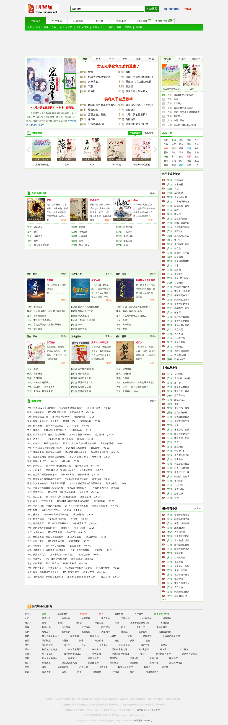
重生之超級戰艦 (69, 663)
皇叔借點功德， (181, 197)
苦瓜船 (98, 434)
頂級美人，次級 (181, 566)
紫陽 (44, 667)
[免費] (121, 104)
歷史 (78, 27)
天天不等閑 (84, 470)
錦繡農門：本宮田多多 (44, 387)
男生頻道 (57, 21)
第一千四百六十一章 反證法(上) (61, 497)
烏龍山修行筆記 (85, 311)
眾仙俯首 (37, 545)
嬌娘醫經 (46, 640)
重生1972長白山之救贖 (138, 81)
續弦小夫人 (179, 399)
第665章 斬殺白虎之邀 (76, 452)
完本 (138, 58)
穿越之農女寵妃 (97, 114)
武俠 (46, 27)
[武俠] (169, 282)
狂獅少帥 (134, 658)
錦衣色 (177, 248)
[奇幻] (29, 457)
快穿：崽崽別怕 (181, 523)
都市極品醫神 (39, 315)
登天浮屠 (153, 663)
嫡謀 (132, 640)
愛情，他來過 (180, 570)
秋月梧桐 (75, 430)
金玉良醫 (127, 240)
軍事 (86, 27)
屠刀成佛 (73, 541)
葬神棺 (36, 514)
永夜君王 (99, 623)
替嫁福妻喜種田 (97, 124)
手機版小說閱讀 (164, 21)
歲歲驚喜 (65, 528)
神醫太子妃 (179, 120)
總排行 (196, 58)
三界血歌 (143, 631)
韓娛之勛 (94, 636)
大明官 (67, 645)
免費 (166, 148)
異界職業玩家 (84, 387)
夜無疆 (129, 86)
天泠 (125, 300)
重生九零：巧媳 (181, 438)
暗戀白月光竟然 (181, 549)
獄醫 (35, 510)
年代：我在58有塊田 (43, 501)
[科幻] (29, 488)
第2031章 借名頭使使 (76, 448)
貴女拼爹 (46, 671)
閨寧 (81, 640)
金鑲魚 (36, 362)
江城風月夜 (179, 557)
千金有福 (155, 710)
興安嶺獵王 (38, 523)
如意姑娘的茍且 (181, 235)
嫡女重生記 (83, 315)
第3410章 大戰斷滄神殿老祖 (61, 492)
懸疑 (166, 152)
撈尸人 (139, 342)
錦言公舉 (90, 537)
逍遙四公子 (38, 439)
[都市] (83, 109)
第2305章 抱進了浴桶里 (76, 479)
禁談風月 (178, 553)
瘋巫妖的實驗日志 (72, 654)
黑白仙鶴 (75, 559)
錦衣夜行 (164, 649)
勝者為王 (173, 658)
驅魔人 (147, 667)
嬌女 (117, 640)
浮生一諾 (77, 514)
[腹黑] (121, 72)
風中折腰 (98, 501)
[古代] (169, 329)
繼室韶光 (141, 710)
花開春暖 (127, 373)
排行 (166, 156)
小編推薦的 (135, 133)
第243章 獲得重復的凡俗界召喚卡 (85, 483)
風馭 (135, 200)
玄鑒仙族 (178, 282)
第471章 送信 (52, 563)
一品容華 (127, 232)
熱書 (84, 58)
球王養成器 (47, 654)
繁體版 (128, 27)
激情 (197, 156)
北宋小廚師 (124, 645)
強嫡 (132, 671)
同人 (174, 152)
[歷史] (29, 412)
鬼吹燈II (103, 667)
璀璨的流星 (78, 523)
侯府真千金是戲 (181, 316)
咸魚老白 (73, 545)
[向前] (28, 149)
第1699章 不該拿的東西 (76, 505)
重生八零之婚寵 (181, 321)
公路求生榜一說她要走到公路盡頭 (49, 550)
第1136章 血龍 (74, 537)
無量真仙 (86, 631)
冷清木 (64, 461)
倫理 (181, 140)
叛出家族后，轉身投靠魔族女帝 (48, 537)
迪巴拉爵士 (75, 412)
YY (196, 165)
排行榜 (99, 21)
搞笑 (189, 160)
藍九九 (95, 479)
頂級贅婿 (178, 562)
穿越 (189, 148)
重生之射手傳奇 (49, 658)
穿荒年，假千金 (181, 253)
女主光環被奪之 (181, 201)
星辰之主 (37, 497)
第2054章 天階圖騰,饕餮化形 (81, 577)
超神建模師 (93, 663)
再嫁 (128, 72)
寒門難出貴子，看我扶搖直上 (47, 568)
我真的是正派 (84, 378)
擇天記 (116, 671)
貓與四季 (82, 474)
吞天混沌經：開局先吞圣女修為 (48, 577)
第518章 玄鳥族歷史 (55, 545)
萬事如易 (178, 184)
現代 (189, 140)
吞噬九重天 (38, 541)
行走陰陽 (83, 667)
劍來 (80, 324)
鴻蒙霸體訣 (38, 492)
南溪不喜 (78, 528)
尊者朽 (95, 457)
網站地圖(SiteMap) (143, 720)
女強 (166, 165)
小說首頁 (36, 21)
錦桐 (36, 240)
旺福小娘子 (179, 359)
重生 (197, 160)
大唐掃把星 (38, 412)
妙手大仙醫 (38, 519)
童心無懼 (37, 329)
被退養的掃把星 (181, 536)
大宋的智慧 (47, 645)
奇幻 (38, 27)
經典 (151, 58)
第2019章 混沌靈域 (57, 519)
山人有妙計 (105, 443)
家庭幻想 (178, 446)
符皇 (117, 623)
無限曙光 (114, 663)
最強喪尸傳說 (175, 663)
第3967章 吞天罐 (56, 541)
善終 (81, 240)
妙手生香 (178, 493)
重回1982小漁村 (130, 391)
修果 (79, 439)
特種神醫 (147, 636)
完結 (189, 165)
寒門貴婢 (127, 369)
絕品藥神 (167, 618)
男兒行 (164, 645)
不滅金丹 (79, 623)
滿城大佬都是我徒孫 (99, 76)
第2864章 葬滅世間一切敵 (56, 514)
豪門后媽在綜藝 (181, 545)
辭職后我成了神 (40, 417)
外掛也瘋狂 (83, 373)
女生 (125, 58)
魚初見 (82, 492)
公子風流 (103, 645)
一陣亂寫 (103, 577)
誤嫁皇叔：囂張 (181, 206)
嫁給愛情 (178, 579)
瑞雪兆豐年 (63, 614)
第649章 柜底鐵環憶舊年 (71, 408)
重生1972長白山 (182, 278)
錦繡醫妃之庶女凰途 (183, 95)
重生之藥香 (179, 342)
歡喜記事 (127, 227)
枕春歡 (92, 91)
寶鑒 (130, 636)
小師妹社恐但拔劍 (86, 320)
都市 (62, 27)
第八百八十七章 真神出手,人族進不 (79, 443)
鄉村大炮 (82, 329)
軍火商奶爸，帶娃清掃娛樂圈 (47, 505)
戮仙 (123, 627)
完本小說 (121, 21)
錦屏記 (65, 640)
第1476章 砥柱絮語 (78, 457)
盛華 (36, 232)
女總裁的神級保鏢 (171, 636)
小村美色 (37, 470)
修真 (174, 144)
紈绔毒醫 (74, 636)
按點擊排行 (150, 133)
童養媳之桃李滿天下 (43, 391)
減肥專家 (84, 497)
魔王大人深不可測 (99, 342)
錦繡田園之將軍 (181, 299)
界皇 (49, 200)
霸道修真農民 (152, 671)
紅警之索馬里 (74, 649)
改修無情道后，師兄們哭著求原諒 (49, 311)
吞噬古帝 (37, 559)
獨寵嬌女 (131, 109)
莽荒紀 (124, 631)
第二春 (177, 382)
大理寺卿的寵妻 (181, 227)
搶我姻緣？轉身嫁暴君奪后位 (47, 479)
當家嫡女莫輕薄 (181, 417)
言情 (70, 27)
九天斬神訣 (38, 532)
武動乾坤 (119, 614)
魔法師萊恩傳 (84, 391)
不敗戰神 (165, 623)
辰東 (36, 300)
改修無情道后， (181, 355)
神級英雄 (72, 658)
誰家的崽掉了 (39, 461)
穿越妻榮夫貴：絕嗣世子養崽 (47, 324)
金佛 (73, 519)
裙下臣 (92, 119)
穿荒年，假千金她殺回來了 (135, 387)
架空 (181, 156)
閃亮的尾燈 (101, 568)
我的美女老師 (165, 631)
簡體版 (139, 27)
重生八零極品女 (181, 583)
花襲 (90, 86)
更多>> (153, 193)
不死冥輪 (105, 627)
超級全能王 (93, 658)
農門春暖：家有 (181, 244)
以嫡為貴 (38, 236)
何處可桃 (78, 417)
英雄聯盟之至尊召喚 (139, 623)
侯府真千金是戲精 (118, 99)
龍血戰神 (105, 618)
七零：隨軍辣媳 (181, 351)
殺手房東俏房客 (161, 614)
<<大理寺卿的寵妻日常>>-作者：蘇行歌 (52, 107)
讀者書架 (142, 21)
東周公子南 (68, 563)
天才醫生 (138, 614)
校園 (181, 148)
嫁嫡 (125, 245)
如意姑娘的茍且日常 (137, 124)
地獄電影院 (63, 667)
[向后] (155, 149)
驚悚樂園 (96, 654)
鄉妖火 (94, 448)
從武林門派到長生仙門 (88, 307)
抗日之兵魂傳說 (49, 649)
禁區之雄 (153, 658)
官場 (174, 160)
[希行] (169, 342)
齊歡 (176, 498)
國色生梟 (145, 645)
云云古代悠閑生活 (42, 382)
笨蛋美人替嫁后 (181, 387)
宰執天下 (96, 649)
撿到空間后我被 (181, 515)
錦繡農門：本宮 (181, 308)
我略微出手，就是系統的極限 (47, 452)
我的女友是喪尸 (125, 667)
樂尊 (44, 623)
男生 (111, 58)
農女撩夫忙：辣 (181, 472)
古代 (197, 140)
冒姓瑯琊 (37, 563)
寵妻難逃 (37, 373)
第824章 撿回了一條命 (80, 434)
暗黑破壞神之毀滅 (120, 654)
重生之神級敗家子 (50, 636)
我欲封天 (66, 631)
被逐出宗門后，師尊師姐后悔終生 (49, 457)
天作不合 (178, 103)
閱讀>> (64, 220)
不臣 (176, 442)
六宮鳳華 (83, 236)
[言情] (83, 72)
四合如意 (178, 346)
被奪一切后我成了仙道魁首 (46, 572)
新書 (98, 58)
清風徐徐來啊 (98, 505)
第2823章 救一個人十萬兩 (60, 439)
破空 (66, 510)
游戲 (95, 27)
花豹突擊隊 (143, 649)
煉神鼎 (36, 430)
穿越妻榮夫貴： (181, 218)
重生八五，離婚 (181, 391)
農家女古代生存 (181, 421)
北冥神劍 (86, 627)
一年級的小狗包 (98, 488)
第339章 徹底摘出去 (77, 488)
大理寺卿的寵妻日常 (137, 114)
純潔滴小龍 (125, 362)
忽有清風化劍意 (98, 452)
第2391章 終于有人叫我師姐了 (60, 470)
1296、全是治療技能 (79, 550)
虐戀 (181, 165)
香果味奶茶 (80, 300)
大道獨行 (105, 631)
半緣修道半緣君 (181, 574)
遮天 (101, 614)
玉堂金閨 (178, 329)
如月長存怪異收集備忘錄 (45, 474)
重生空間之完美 (181, 304)
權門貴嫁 (83, 232)
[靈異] (83, 76)
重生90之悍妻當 (182, 291)
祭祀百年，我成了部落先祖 (46, 443)
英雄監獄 (114, 658)
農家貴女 (93, 81)
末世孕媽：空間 (181, 429)
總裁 (197, 148)
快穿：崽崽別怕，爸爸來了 (46, 421)
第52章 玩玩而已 (71, 572)
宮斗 (174, 156)
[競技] (169, 596)
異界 (189, 156)
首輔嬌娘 (131, 119)
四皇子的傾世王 (181, 463)
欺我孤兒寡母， (181, 412)
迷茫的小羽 (92, 408)
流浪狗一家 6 (69, 421)
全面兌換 (134, 663)
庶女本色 (178, 587)
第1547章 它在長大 (51, 510)
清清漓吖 (84, 421)
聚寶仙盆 (93, 109)
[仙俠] (83, 119)
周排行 (167, 58)
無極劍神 (66, 618)
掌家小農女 (128, 236)
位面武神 (66, 627)
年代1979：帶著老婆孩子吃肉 (47, 448)
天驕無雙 (125, 618)
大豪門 (113, 636)
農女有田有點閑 (41, 245)
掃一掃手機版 (171, 9)
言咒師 (165, 667)
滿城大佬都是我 (181, 287)
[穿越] (29, 563)
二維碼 (188, 9)
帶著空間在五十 (181, 295)
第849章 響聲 (67, 474)
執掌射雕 (46, 627)
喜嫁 (44, 614)
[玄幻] (121, 86)
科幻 (111, 27)
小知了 (69, 532)
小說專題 (78, 21)
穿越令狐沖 (161, 627)
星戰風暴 (46, 663)
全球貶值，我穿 (181, 408)
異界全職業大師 (85, 382)
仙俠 (54, 27)
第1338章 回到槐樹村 (58, 523)
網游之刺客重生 (163, 654)
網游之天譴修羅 (189, 654)
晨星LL (80, 362)
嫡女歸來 (99, 640)
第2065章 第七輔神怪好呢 (58, 465)
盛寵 (148, 640)
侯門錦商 (51, 342)
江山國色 (184, 649)
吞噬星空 (83, 614)
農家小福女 (84, 245)
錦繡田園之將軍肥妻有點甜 (102, 105)
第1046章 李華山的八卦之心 (78, 568)
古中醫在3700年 (86, 369)
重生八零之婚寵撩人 (137, 91)
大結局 (53, 461)
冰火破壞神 (146, 618)
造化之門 (141, 627)
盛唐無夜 (87, 572)
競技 (102, 27)
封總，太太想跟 (181, 223)
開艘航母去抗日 (119, 649)
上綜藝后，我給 (181, 540)
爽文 (181, 160)
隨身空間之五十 (181, 434)
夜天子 (61, 623)
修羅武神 (86, 618)
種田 (174, 165)
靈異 (119, 27)
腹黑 (166, 160)
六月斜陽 (71, 425)
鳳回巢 (82, 227)
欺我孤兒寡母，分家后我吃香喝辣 (49, 434)
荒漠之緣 (110, 483)
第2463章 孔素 (55, 532)
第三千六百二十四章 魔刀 (62, 554)
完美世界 (46, 618)
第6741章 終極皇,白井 (56, 559)
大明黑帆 (37, 378)
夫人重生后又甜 (181, 455)
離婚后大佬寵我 (181, 476)
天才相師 (94, 200)
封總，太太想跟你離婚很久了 (139, 77)
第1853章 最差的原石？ (55, 430)
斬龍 (142, 654)
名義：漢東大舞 (181, 468)
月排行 (182, 58)
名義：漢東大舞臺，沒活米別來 (48, 488)
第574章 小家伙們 (60, 417)
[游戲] (29, 550)
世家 (90, 72)
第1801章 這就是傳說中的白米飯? (73, 501)
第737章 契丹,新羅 (57, 412)
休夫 (176, 425)
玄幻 (30, 27)
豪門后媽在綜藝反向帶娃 (45, 528)
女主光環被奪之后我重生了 (118, 66)
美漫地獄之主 (39, 554)
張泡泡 (97, 550)
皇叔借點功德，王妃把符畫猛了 (139, 105)
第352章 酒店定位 (54, 425)
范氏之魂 (83, 554)
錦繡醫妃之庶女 (181, 591)
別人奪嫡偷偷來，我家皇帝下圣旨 (49, 483)
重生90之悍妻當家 (42, 320)
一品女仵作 (179, 338)
